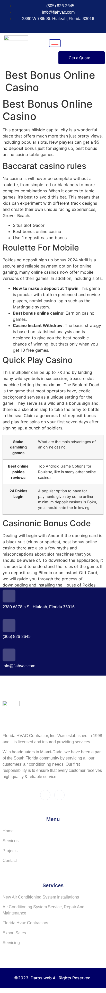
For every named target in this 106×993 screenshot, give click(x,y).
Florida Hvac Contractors (25, 923)
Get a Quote (79, 57)
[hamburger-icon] (55, 43)
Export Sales (14, 933)
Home (8, 831)
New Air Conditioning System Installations (41, 897)
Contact (10, 860)
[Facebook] (44, 26)
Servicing (11, 942)
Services (11, 841)
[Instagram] (54, 26)
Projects (10, 851)
